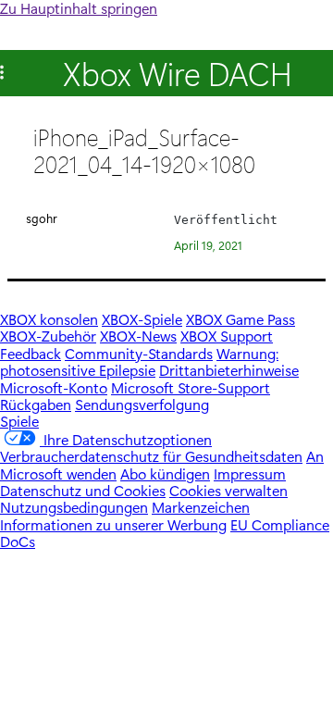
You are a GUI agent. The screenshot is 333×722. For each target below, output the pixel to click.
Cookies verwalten (228, 490)
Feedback (30, 353)
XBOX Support (226, 335)
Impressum (250, 473)
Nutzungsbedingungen (74, 507)
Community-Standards (139, 353)
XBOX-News (138, 335)
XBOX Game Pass (240, 319)
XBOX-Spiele (142, 319)
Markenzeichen (201, 507)
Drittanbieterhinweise (229, 370)
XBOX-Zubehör (48, 335)
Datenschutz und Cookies (83, 490)
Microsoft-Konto (53, 387)
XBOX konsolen (49, 319)
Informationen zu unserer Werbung (113, 524)
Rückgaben (35, 404)
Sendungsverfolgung (142, 404)
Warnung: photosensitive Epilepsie (139, 361)
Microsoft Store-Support (190, 387)
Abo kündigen (165, 473)
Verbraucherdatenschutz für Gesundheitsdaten (151, 456)
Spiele (19, 420)
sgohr (41, 218)
